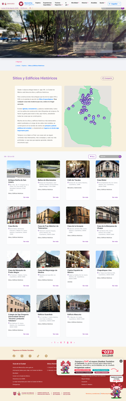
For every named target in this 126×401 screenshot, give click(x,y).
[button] (81, 113)
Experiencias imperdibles (47, 4)
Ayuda (102, 3)
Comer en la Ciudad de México (21, 376)
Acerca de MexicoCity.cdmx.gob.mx (23, 367)
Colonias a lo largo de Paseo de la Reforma (93, 376)
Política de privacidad (107, 393)
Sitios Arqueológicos (46, 99)
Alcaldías (94, 3)
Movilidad (74, 3)
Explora (37, 3)
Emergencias (16, 384)
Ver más (26, 197)
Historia (84, 3)
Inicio (18, 65)
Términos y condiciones (93, 393)
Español (114, 4)
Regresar (18, 61)
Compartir (108, 78)
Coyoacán (84, 381)
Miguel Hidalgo (86, 379)
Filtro (92, 156)
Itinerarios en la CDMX (19, 379)
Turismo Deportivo (58, 4)
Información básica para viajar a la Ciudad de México (27, 370)
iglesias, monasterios (30, 109)
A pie (66, 4)
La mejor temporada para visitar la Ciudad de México (27, 381)
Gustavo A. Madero (87, 384)
